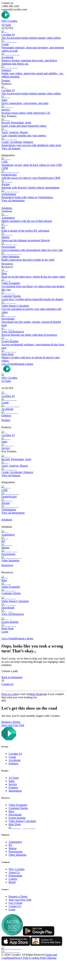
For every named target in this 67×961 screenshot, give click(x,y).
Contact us (7, 684)
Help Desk (35, 694)
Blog (11, 811)
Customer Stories (18, 808)
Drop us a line (9, 694)
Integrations (15, 790)
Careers (13, 878)
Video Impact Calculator (22, 821)
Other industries (17, 854)
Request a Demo (10, 721)
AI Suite (6, 24)
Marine (13, 848)
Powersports (16, 851)
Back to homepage (12, 677)
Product (5, 80)
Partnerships (15, 875)
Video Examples (18, 804)
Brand (12, 882)
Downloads (15, 814)
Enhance (13, 763)
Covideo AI (15, 753)
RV (11, 845)
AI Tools (14, 777)
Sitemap (51, 957)
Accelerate (15, 760)
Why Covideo (9, 20)
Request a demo (24, 363)
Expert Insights (17, 817)
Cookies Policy (38, 957)
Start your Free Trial (12, 725)
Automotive (15, 841)
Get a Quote (8, 363)
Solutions (7, 208)
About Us (14, 872)
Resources (7, 263)
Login (4, 631)
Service (13, 784)
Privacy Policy (22, 957)
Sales (11, 781)
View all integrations (13, 200)
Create (12, 756)
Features (13, 787)
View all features (10, 148)
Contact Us (15, 906)
